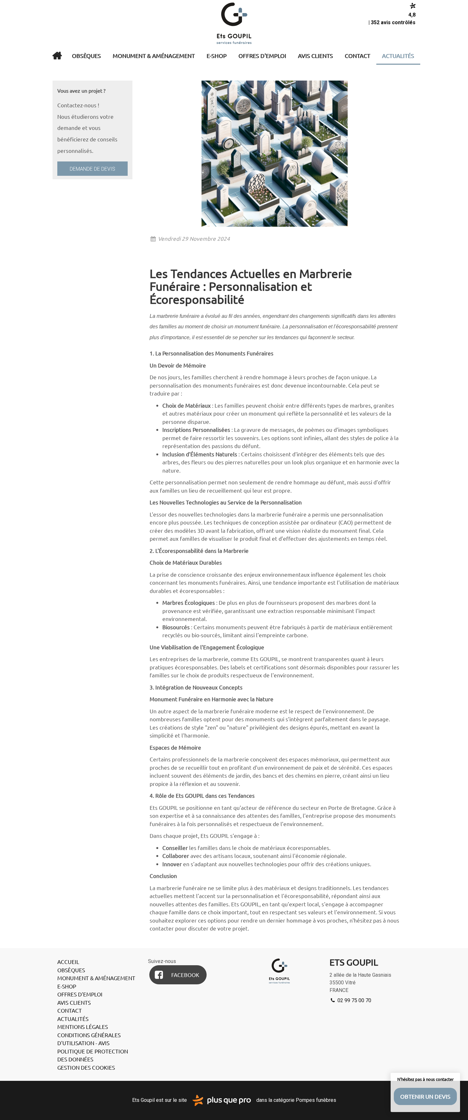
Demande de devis (92, 169)
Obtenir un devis (425, 1096)
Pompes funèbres (316, 1100)
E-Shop (217, 55)
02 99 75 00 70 (353, 1000)
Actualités (398, 55)
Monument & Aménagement (154, 55)
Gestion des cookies (86, 1067)
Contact (357, 55)
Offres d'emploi (262, 55)
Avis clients (315, 55)
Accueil (57, 56)
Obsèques (86, 55)
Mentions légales (82, 1026)
